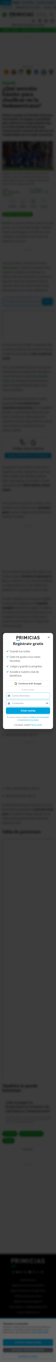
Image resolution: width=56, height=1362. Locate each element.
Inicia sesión (36, 725)
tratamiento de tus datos (29, 720)
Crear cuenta (28, 710)
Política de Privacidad (39, 717)
